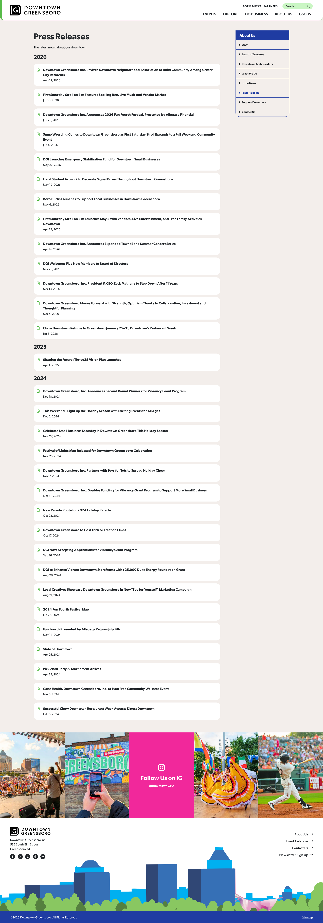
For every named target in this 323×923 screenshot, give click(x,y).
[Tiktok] (35, 856)
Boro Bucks (252, 6)
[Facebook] (12, 856)
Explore (230, 13)
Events (209, 13)
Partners (270, 6)
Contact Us (300, 848)
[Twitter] (20, 856)
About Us (283, 13)
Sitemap (307, 917)
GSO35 (305, 13)
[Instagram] (27, 856)
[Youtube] (42, 856)
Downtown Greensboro (35, 917)
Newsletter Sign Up (293, 855)
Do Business (256, 13)
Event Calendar (297, 841)
